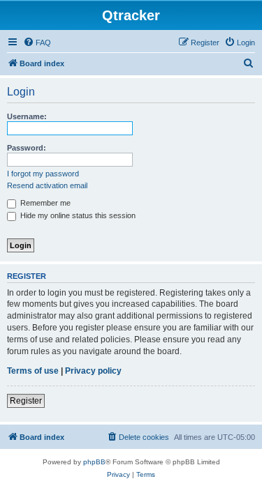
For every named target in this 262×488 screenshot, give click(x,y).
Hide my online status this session (77, 215)
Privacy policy (93, 371)
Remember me (44, 203)
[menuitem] (37, 42)
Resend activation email (47, 185)
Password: (26, 148)
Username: (27, 116)
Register (26, 401)
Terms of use (33, 371)
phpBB (94, 462)
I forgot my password (43, 173)
